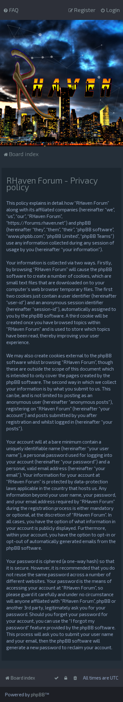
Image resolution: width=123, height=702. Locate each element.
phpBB (38, 694)
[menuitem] (11, 9)
